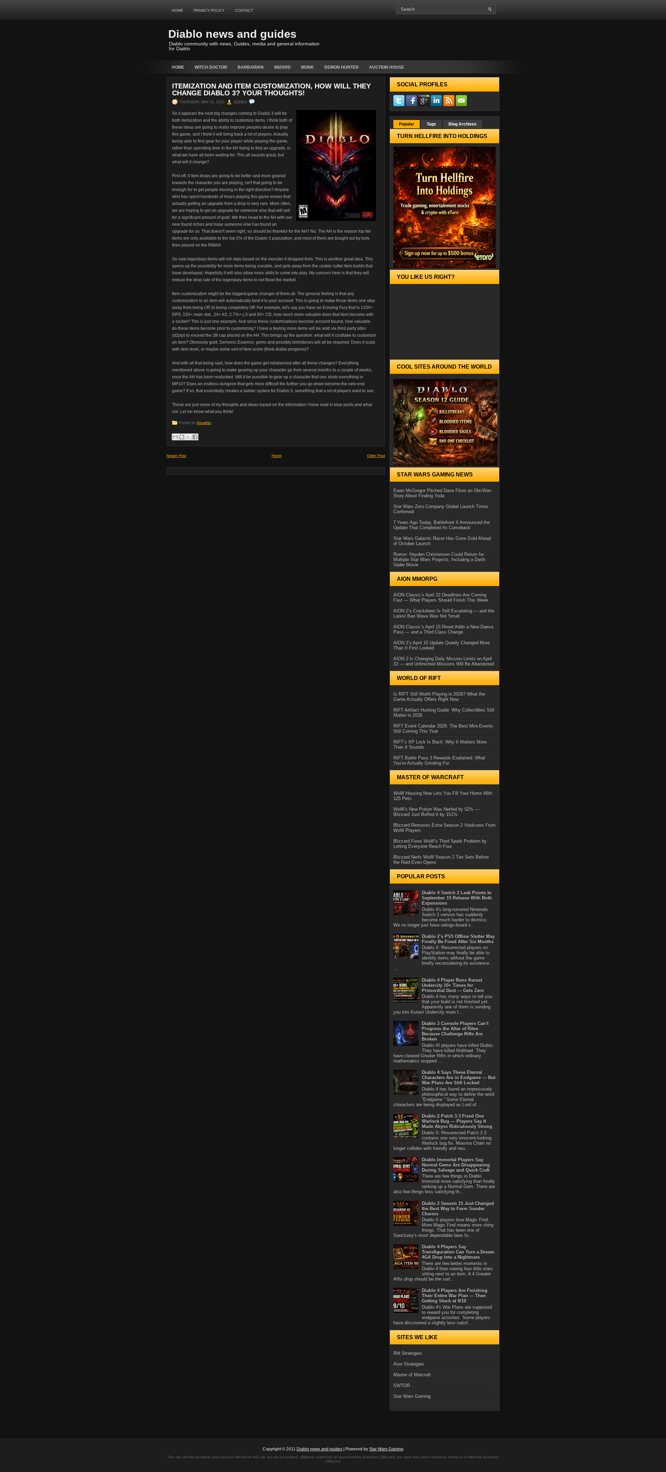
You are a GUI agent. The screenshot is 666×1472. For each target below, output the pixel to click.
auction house (386, 67)
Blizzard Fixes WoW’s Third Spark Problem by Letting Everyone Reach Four (440, 843)
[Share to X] (188, 436)
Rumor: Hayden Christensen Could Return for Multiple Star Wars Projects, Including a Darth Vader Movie (439, 559)
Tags (431, 124)
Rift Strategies (407, 1353)
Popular (406, 124)
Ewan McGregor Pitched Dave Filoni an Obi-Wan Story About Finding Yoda (442, 493)
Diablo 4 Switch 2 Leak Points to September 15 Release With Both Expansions (457, 898)
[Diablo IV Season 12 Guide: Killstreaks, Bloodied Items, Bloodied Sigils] (444, 422)
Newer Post (176, 456)
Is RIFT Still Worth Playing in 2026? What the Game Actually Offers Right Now (439, 696)
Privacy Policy (209, 10)
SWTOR (401, 1385)
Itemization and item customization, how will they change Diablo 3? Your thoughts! (271, 89)
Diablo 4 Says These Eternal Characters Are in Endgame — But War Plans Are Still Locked (458, 1077)
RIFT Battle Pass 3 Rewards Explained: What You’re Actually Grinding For (439, 760)
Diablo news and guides (232, 34)
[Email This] (175, 436)
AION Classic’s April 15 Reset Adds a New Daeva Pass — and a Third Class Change (443, 629)
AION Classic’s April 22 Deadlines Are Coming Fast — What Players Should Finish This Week (440, 597)
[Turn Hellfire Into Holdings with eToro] (444, 207)
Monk (307, 67)
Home (177, 10)
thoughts (204, 423)
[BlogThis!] (181, 436)
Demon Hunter (341, 67)
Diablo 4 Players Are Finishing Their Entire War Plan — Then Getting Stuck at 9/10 (454, 1295)
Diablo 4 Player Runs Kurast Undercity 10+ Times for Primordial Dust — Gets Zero (453, 985)
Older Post (376, 456)
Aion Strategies (408, 1364)
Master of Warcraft (412, 1374)
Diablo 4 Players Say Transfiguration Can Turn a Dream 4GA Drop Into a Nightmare (458, 1252)
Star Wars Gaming (411, 1396)
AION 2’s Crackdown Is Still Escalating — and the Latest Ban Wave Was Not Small (443, 613)
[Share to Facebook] (194, 436)
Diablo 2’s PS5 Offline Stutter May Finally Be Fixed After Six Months (458, 939)
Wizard (282, 67)
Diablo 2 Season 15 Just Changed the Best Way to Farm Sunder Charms (458, 1208)
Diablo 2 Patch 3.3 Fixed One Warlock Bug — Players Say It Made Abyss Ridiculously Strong (457, 1121)
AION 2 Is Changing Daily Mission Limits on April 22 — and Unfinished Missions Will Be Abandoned (443, 661)
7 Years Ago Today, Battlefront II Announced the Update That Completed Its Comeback (441, 525)
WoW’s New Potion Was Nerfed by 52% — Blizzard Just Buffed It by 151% (436, 812)
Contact (244, 10)
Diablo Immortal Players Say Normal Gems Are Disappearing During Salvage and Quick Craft (456, 1165)
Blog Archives (463, 124)
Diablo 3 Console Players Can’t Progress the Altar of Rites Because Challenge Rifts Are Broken (455, 1031)
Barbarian (251, 67)
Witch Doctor (211, 67)
